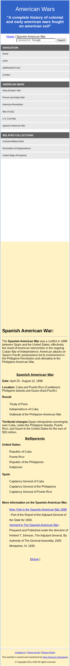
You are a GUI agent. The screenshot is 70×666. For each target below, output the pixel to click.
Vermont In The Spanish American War (34, 525)
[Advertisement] (35, 197)
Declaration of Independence (17, 148)
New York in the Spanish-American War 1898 (38, 509)
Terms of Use (33, 652)
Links (5, 61)
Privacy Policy (48, 652)
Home (10, 36)
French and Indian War (14, 97)
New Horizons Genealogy (55, 657)
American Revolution (13, 104)
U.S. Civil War (9, 118)
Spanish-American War (14, 125)
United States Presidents (15, 155)
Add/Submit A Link (11, 68)
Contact (6, 75)
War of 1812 (8, 111)
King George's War (12, 90)
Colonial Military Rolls (13, 141)
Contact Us (20, 652)
